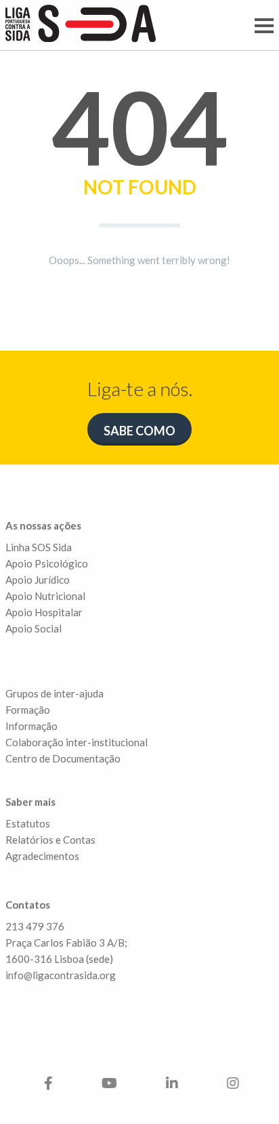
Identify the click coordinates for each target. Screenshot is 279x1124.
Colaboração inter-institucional (76, 742)
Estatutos (27, 823)
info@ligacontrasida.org (60, 975)
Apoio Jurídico (37, 580)
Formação (27, 710)
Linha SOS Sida (38, 547)
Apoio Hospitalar (44, 612)
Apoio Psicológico (46, 563)
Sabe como (139, 430)
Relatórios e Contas (50, 840)
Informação (31, 726)
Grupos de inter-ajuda (54, 693)
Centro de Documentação (63, 758)
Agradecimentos (42, 856)
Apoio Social (33, 628)
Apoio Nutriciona (44, 596)
